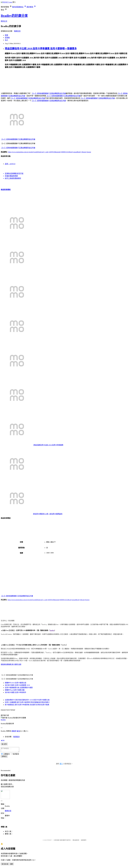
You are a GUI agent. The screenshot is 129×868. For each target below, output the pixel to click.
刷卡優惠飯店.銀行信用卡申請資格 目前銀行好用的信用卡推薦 (27, 705)
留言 (18, 731)
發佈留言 (4, 756)
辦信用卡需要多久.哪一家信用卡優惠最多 (47, 514)
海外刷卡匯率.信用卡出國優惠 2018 (17, 685)
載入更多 (4, 744)
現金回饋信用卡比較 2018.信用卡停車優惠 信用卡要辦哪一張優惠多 (41, 48)
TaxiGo (51, 630)
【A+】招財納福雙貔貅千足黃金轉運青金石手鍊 (48, 93)
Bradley (3, 720)
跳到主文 (4, 21)
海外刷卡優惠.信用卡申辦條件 (15, 692)
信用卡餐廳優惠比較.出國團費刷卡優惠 (19, 687)
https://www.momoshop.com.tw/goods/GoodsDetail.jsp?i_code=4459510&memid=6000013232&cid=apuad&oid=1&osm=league (49, 152)
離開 (11, 864)
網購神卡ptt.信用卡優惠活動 (15, 690)
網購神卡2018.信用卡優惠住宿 (15, 683)
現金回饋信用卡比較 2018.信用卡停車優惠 (48, 445)
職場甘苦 (17, 31)
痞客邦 (13, 731)
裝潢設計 (16, 737)
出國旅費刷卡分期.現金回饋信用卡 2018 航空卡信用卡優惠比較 (27, 700)
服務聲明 (83, 840)
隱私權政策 (76, 840)
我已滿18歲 (5, 864)
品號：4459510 (10, 164)
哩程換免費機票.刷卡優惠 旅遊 (11, 664)
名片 (6, 40)
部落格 (7, 37)
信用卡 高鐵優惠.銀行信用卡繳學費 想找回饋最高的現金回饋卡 (27, 702)
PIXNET (49, 840)
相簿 (6, 35)
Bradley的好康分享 (14, 15)
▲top (2, 740)
